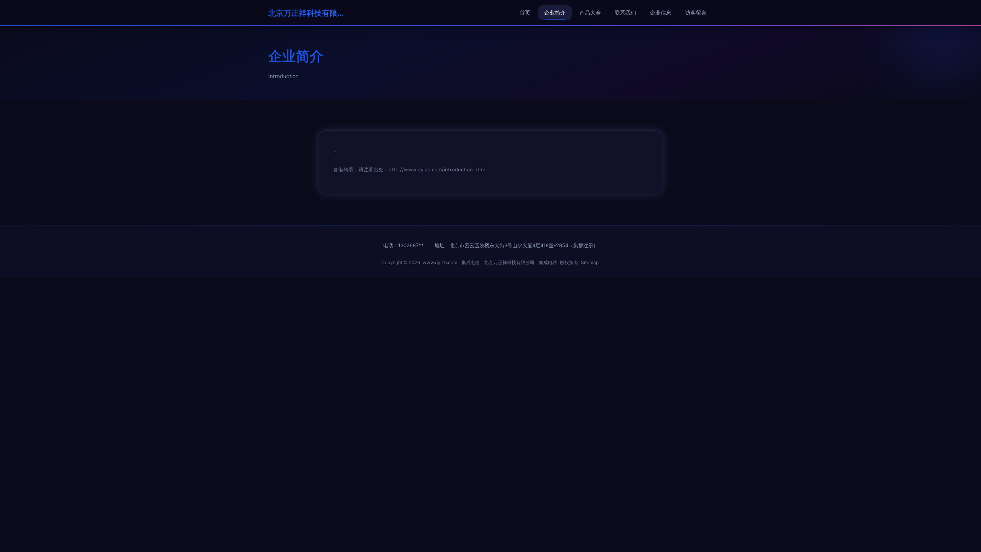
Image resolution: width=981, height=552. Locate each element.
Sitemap (590, 262)
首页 (525, 12)
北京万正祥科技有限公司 (306, 13)
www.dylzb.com (440, 262)
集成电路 (470, 262)
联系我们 (625, 12)
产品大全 (590, 12)
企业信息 (660, 12)
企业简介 (555, 12)
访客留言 (696, 12)
